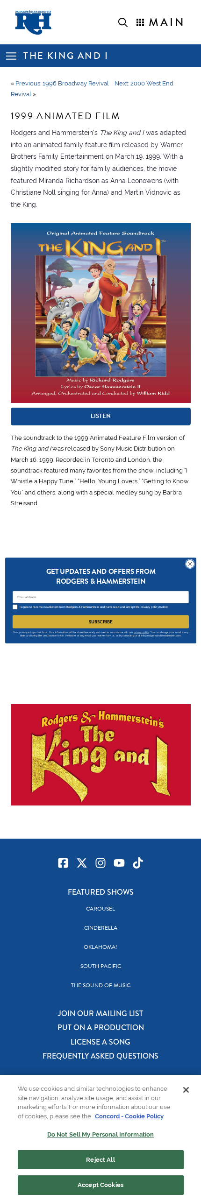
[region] (100, 1138)
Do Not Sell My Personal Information (100, 1134)
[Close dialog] (190, 563)
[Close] (186, 1090)
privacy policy (141, 632)
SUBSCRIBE (101, 621)
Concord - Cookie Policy (129, 1116)
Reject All (100, 1159)
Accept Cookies (100, 1184)
